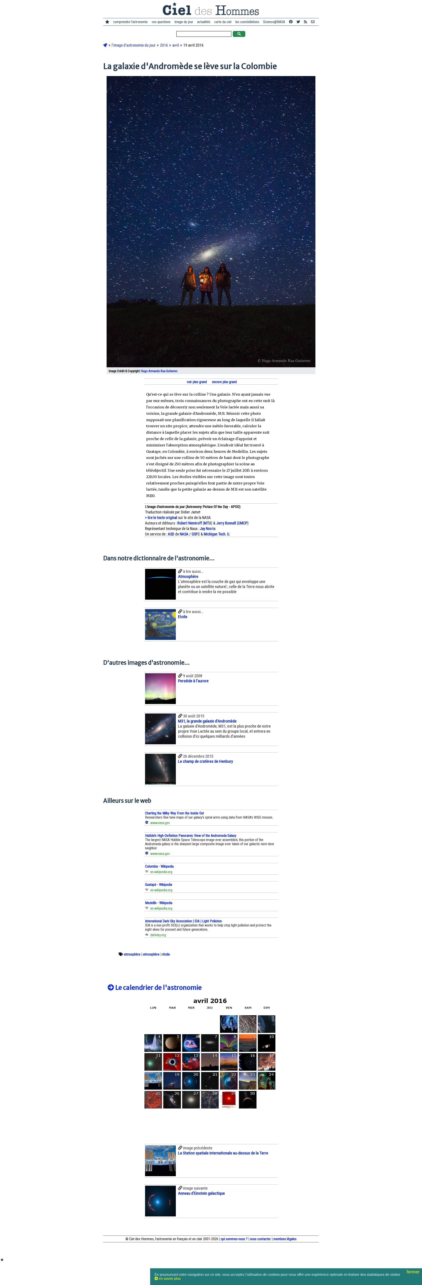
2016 (164, 45)
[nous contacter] (312, 21)
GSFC (196, 534)
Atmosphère (188, 576)
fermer (414, 1271)
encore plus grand (224, 382)
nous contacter (260, 1239)
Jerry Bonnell (226, 523)
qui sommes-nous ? (234, 1239)
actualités (203, 22)
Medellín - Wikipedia (158, 903)
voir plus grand (196, 382)
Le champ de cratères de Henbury (205, 761)
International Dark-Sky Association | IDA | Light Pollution (183, 921)
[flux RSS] (305, 21)
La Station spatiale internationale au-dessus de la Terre (223, 1153)
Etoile (182, 616)
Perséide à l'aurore (193, 680)
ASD (171, 534)
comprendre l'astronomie (130, 22)
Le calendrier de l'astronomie (158, 988)
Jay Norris (207, 528)
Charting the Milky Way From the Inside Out (174, 813)
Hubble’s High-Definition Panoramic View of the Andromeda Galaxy (190, 836)
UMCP (242, 523)
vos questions (161, 22)
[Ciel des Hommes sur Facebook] (291, 21)
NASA (184, 534)
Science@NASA (274, 22)
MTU (207, 523)
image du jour (184, 22)
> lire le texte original (161, 517)
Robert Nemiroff (189, 523)
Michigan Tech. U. (217, 534)
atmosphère (132, 954)
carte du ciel (222, 22)
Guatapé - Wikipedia (158, 885)
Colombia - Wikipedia (159, 866)
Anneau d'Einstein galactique (201, 1193)
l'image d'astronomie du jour (134, 45)
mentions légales (284, 1239)
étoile (166, 954)
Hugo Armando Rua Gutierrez (159, 371)
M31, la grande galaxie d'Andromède (207, 721)
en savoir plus (169, 1278)
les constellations (247, 22)
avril (176, 45)
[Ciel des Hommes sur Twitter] (298, 21)
